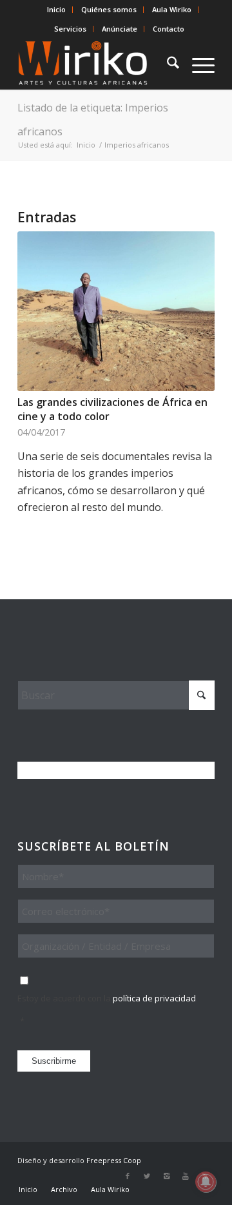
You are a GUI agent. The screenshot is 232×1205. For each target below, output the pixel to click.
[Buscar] (166, 64)
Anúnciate (119, 29)
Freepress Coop (113, 1160)
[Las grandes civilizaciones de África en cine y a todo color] (116, 311)
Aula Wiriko (171, 9)
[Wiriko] (96, 64)
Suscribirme (54, 1061)
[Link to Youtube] (185, 1176)
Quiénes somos (109, 9)
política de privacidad (154, 998)
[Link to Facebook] (127, 1176)
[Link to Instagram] (166, 1176)
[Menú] (197, 64)
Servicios (70, 29)
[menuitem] (57, 9)
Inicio (56, 9)
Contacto (168, 29)
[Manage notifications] (205, 1181)
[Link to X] (147, 1176)
